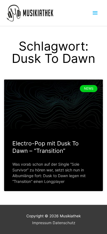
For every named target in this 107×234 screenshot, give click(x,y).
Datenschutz (64, 223)
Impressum (42, 223)
